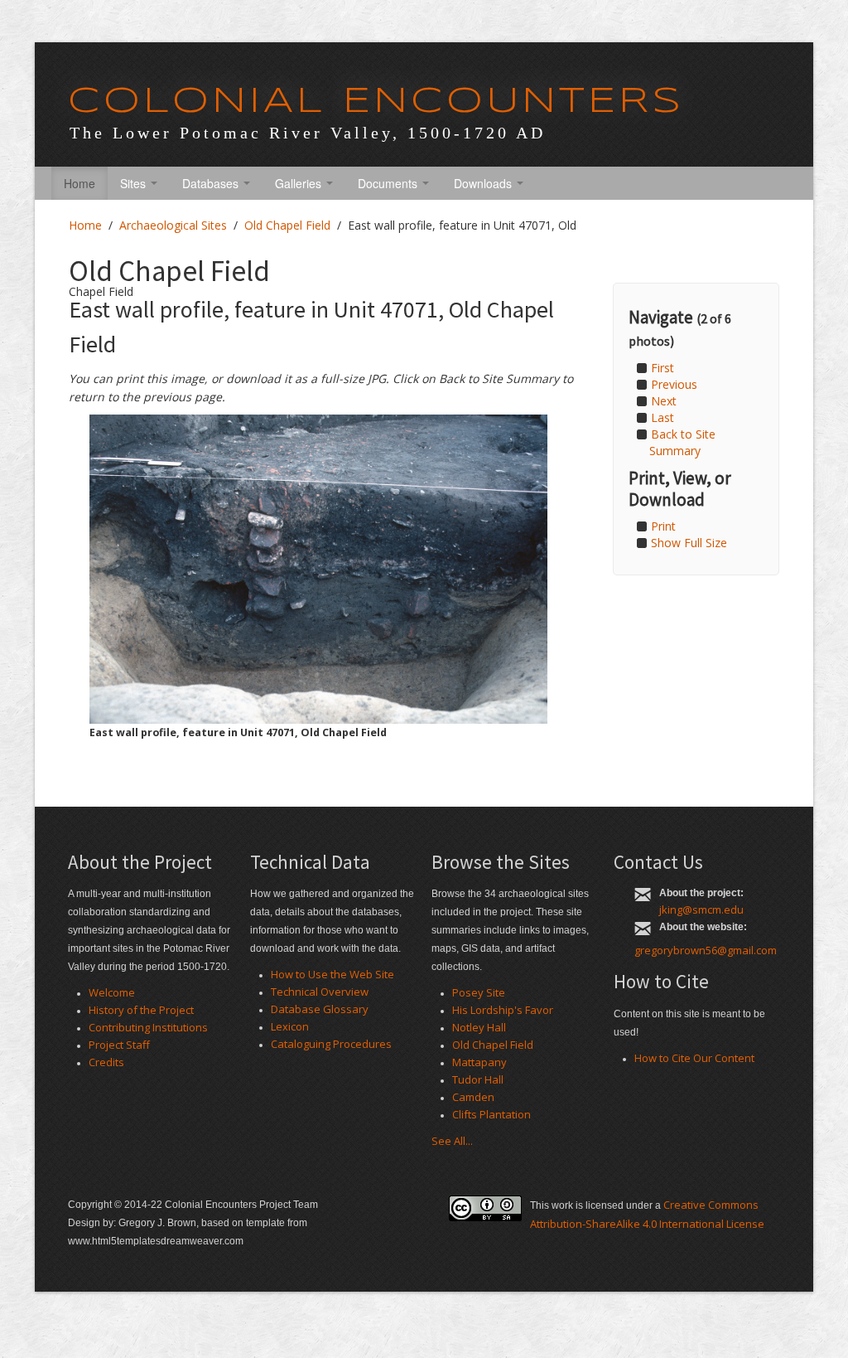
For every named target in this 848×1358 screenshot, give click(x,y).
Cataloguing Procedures (331, 1043)
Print (663, 526)
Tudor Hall (478, 1079)
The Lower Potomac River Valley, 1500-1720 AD (308, 133)
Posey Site (478, 992)
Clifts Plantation (491, 1114)
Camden (473, 1096)
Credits (106, 1062)
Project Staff (119, 1044)
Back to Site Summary (682, 442)
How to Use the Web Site (332, 974)
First (662, 368)
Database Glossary (320, 1009)
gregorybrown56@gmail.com (705, 950)
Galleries (300, 183)
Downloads (484, 183)
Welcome (112, 992)
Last (662, 417)
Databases (212, 183)
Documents (389, 183)
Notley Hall (479, 1027)
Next (664, 401)
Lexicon (290, 1026)
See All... (452, 1140)
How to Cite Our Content (694, 1057)
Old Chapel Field (287, 225)
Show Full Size (689, 542)
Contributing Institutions (148, 1027)
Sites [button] (134, 183)
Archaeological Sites (173, 225)
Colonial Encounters (376, 102)
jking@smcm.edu (701, 909)
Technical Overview (320, 991)
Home (79, 183)
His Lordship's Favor (502, 1009)
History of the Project (141, 1009)
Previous (674, 384)
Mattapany (479, 1062)
